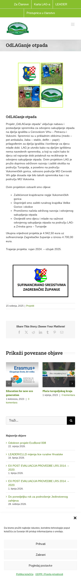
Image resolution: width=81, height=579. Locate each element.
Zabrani (40, 554)
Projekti (30, 305)
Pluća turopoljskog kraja (57, 391)
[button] (75, 518)
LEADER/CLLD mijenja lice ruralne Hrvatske (35, 453)
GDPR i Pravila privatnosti (49, 574)
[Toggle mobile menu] (73, 24)
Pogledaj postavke (40, 565)
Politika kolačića (24, 574)
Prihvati (40, 543)
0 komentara (68, 395)
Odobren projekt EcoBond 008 (27, 442)
